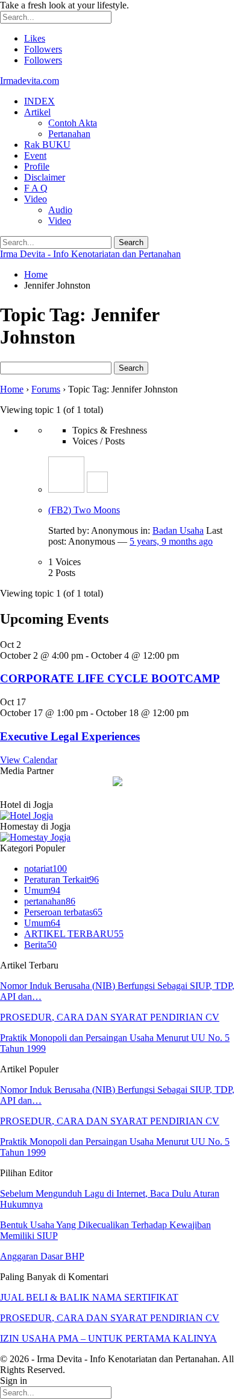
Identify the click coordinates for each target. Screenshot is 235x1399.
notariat (45, 868)
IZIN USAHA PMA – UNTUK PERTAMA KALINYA (108, 1338)
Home (12, 389)
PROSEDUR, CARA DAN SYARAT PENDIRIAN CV (109, 1017)
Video (35, 199)
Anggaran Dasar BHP (42, 1256)
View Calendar (28, 760)
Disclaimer (44, 177)
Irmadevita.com (29, 80)
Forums (45, 389)
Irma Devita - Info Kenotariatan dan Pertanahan (90, 254)
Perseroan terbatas (63, 912)
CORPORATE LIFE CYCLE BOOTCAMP (110, 678)
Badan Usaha (178, 530)
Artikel (37, 112)
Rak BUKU (47, 144)
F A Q (36, 188)
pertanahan (49, 901)
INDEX (39, 101)
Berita (40, 945)
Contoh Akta (72, 123)
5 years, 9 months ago (171, 541)
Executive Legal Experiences (70, 736)
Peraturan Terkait (61, 879)
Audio (60, 210)
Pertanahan (69, 134)
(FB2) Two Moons (84, 510)
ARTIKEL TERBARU (74, 934)
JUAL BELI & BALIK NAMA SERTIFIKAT (89, 1297)
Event (35, 155)
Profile (36, 166)
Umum (42, 890)
